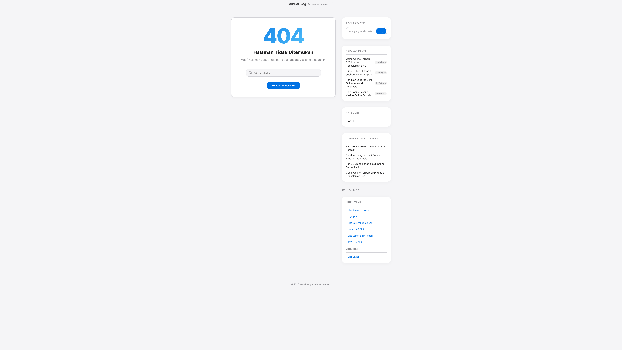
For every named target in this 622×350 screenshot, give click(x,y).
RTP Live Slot (355, 242)
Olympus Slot (355, 216)
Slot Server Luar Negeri (360, 235)
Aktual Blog (297, 4)
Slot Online (353, 256)
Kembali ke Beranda (283, 85)
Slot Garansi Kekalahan (360, 223)
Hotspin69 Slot (356, 229)
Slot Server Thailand (358, 210)
